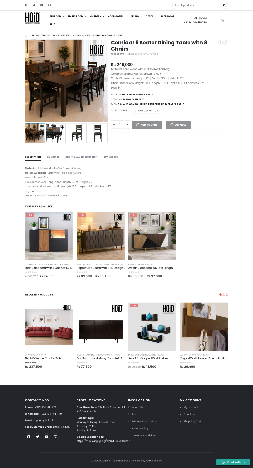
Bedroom (55, 16)
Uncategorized (49, 264)
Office (150, 16)
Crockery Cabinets (94, 264)
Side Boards (63, 264)
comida (134, 104)
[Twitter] (34, 5)
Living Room (75, 16)
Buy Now (180, 125)
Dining (134, 16)
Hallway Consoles (104, 355)
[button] (220, 295)
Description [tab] (33, 157)
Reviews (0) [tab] (110, 157)
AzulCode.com (154, 460)
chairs (124, 104)
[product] (49, 327)
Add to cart (149, 125)
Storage (117, 355)
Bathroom (167, 16)
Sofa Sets (41, 355)
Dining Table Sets (133, 99)
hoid (164, 104)
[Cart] (222, 20)
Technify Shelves (156, 355)
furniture (154, 104)
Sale (52, 24)
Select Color (119, 110)
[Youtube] (41, 5)
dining (143, 104)
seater (172, 104)
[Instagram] (49, 5)
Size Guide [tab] (53, 157)
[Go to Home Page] (26, 35)
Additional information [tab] (81, 157)
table (180, 104)
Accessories (116, 16)
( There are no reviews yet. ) (142, 54)
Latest (131, 355)
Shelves (143, 355)
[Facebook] (26, 5)
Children (95, 16)
